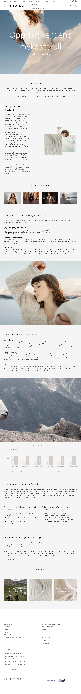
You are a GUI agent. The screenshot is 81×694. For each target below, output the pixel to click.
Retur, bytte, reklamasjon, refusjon (51, 624)
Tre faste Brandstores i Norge (15, 547)
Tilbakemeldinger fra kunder (12, 635)
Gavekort (44, 635)
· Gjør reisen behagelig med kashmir (14, 667)
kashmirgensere (50, 515)
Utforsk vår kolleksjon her (12, 560)
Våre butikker (7, 632)
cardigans (48, 517)
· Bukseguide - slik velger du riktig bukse (15, 661)
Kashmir (36, 5)
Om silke (6, 629)
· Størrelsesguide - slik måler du (12, 653)
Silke (45, 5)
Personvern (45, 640)
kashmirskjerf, (60, 515)
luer (62, 517)
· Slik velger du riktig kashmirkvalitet (14, 656)
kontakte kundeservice (21, 543)
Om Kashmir (7, 626)
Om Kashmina (8, 624)
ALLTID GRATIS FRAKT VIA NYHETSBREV (15, 1)
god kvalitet (48, 521)
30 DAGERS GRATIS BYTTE (52, 1)
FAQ (43, 632)
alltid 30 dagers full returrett (27, 545)
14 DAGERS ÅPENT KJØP (36, 1)
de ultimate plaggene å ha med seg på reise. (34, 370)
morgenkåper (56, 517)
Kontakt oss (45, 629)
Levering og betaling (47, 626)
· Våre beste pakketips (10, 669)
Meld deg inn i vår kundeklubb (12, 637)
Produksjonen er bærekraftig (54, 524)
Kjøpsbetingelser (46, 643)
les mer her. (34, 360)
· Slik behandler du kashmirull (12, 659)
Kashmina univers (40, 8)
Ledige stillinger (46, 637)
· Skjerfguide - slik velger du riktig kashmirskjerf (17, 664)
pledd (67, 517)
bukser (67, 515)
